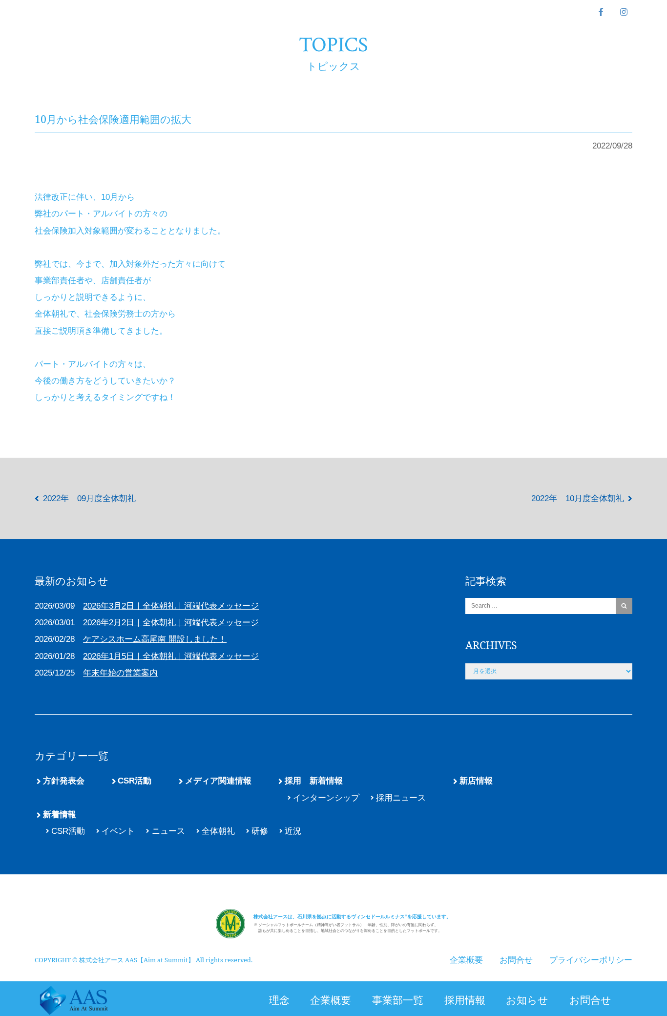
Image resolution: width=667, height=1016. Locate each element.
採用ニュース (401, 798)
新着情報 (59, 814)
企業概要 (330, 1000)
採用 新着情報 (314, 780)
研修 (259, 831)
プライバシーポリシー (590, 960)
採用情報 (464, 1000)
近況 (293, 831)
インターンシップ (326, 798)
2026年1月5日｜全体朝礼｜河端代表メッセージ (171, 656)
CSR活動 (134, 780)
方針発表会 (63, 780)
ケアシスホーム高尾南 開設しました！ (155, 639)
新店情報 (475, 780)
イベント (118, 831)
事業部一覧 (397, 1000)
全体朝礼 (218, 831)
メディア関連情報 (218, 780)
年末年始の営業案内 (120, 672)
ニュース (168, 831)
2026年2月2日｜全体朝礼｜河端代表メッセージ (171, 622)
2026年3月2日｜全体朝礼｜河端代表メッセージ (171, 606)
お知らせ (527, 1000)
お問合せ (590, 1000)
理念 (279, 1000)
